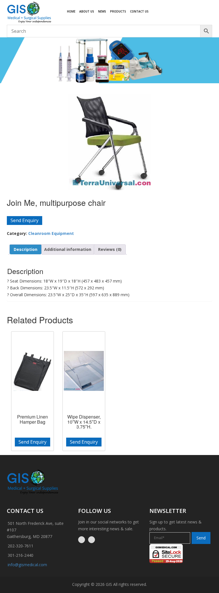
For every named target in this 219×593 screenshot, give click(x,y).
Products (118, 11)
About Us (86, 11)
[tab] (25, 249)
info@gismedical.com (27, 564)
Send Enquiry (24, 220)
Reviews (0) (109, 249)
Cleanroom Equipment (51, 233)
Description (25, 249)
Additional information (67, 249)
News (102, 11)
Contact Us (139, 11)
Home (71, 11)
